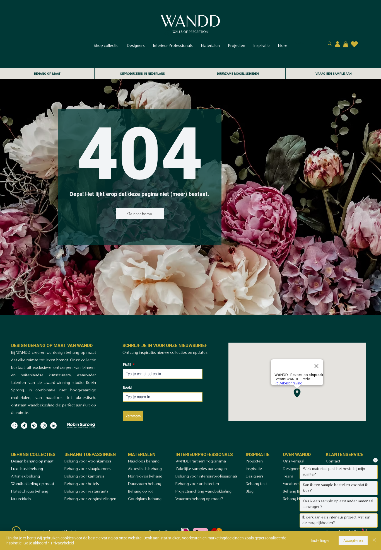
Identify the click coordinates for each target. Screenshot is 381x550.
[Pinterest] (34, 425)
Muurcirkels (21, 499)
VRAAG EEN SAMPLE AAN (333, 74)
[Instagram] (43, 425)
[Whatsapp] (14, 425)
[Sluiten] (374, 541)
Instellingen (321, 540)
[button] (345, 44)
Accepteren (353, 540)
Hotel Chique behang (29, 492)
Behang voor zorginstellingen (90, 499)
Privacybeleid (62, 543)
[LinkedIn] (53, 425)
